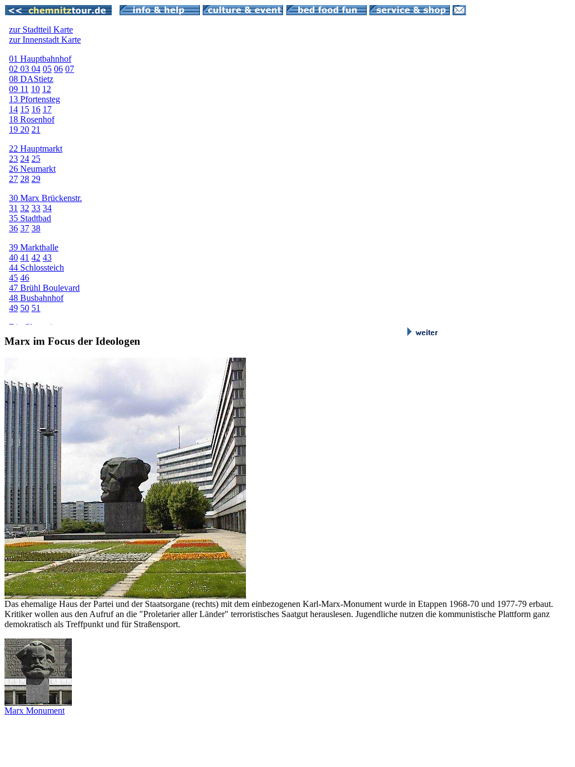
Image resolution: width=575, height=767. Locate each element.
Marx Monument (34, 710)
